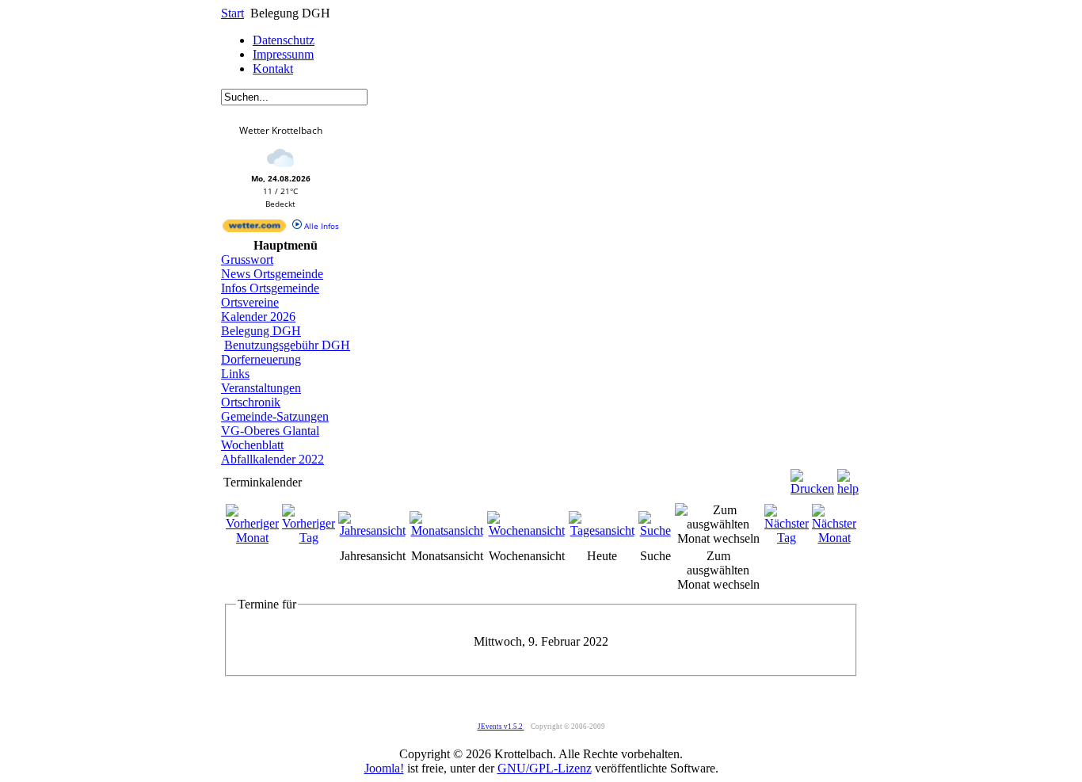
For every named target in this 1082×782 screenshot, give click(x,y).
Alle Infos (320, 225)
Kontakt (273, 68)
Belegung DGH (261, 331)
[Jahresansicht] (372, 530)
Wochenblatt (252, 445)
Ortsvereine (250, 302)
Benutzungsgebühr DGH (287, 345)
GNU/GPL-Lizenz (544, 768)
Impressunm (283, 54)
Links (235, 373)
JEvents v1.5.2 (501, 727)
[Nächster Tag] (786, 537)
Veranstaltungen (261, 388)
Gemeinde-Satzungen (275, 416)
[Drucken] (812, 478)
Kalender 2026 (258, 316)
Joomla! (384, 768)
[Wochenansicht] (526, 530)
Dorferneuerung (261, 359)
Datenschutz (283, 40)
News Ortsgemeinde (272, 273)
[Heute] (602, 530)
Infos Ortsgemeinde (270, 288)
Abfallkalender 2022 (272, 459)
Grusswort (247, 259)
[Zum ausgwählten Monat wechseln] (718, 538)
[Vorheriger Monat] (252, 537)
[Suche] (655, 530)
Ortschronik (250, 402)
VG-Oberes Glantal (270, 430)
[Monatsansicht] (447, 530)
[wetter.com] (254, 229)
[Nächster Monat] (834, 537)
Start (232, 13)
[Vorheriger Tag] (308, 537)
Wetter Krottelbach (280, 130)
